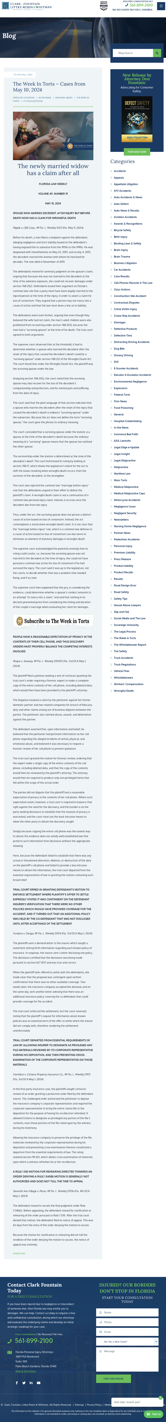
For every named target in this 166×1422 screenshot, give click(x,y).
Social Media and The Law (129, 618)
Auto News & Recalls (126, 210)
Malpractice (121, 467)
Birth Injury (120, 236)
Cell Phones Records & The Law (133, 282)
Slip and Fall (121, 611)
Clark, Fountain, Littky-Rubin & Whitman (26, 1404)
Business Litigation (125, 263)
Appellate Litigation (126, 184)
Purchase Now (137, 151)
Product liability (123, 565)
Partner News (122, 533)
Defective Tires (123, 335)
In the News (121, 427)
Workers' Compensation (128, 684)
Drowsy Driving (123, 355)
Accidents (120, 171)
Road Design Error (125, 585)
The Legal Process (125, 631)
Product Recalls (123, 572)
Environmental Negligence (130, 381)
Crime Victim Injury (125, 309)
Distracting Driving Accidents (132, 342)
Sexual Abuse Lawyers (127, 605)
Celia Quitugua (34, 101)
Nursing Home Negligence (130, 526)
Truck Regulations (125, 664)
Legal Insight (122, 454)
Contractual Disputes (127, 302)
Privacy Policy (94, 1404)
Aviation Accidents (125, 217)
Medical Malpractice (126, 486)
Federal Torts (122, 394)
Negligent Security (125, 513)
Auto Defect (121, 204)
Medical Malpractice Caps (129, 493)
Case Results (122, 276)
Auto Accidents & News (128, 197)
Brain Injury (121, 250)
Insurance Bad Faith (126, 434)
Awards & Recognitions (128, 223)
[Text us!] (153, 1415)
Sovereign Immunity (126, 625)
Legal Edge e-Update (126, 447)
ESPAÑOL (147, 9)
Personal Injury (123, 546)
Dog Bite (119, 348)
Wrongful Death (124, 690)
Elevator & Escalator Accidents (132, 374)
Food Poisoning (123, 407)
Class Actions (122, 289)
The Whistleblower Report (130, 644)
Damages (120, 322)
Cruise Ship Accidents (127, 315)
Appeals (119, 177)
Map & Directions (26, 1371)
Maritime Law (122, 473)
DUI (116, 361)
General (119, 414)
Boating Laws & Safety (127, 243)
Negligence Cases (125, 506)
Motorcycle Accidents (127, 500)
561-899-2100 (141, 4)
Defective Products (125, 328)
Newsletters (121, 519)
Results (118, 579)
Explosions (120, 388)
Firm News (120, 401)
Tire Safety (120, 651)
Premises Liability (124, 552)
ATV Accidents (122, 190)
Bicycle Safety (122, 230)
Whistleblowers (123, 677)
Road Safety (121, 592)
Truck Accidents (123, 657)
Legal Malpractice (125, 460)
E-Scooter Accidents (126, 368)
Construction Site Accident (130, 296)
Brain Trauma (122, 256)
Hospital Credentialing (128, 421)
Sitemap (79, 1404)
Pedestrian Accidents (127, 539)
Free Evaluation (113, 1378)
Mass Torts (120, 480)
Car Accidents (122, 269)
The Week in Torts (125, 638)
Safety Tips (120, 598)
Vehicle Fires (121, 671)
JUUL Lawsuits (122, 440)
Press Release (122, 559)
